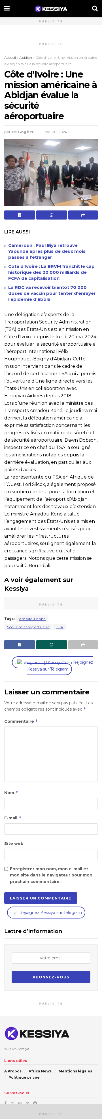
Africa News (40, 1071)
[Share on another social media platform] (83, 215)
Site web (14, 843)
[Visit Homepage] (51, 8)
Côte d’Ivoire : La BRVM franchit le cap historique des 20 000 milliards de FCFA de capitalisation (51, 272)
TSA (59, 627)
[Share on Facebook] (19, 215)
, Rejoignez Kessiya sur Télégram (54, 666)
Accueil (10, 57)
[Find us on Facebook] (5, 1103)
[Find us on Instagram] (20, 1103)
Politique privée (24, 1077)
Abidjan (25, 57)
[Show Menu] (7, 8)
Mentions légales (75, 1071)
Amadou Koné (32, 619)
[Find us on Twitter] (12, 1103)
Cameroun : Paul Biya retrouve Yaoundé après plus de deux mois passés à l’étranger (47, 251)
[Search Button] (95, 8)
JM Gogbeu (23, 132)
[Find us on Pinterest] (27, 1103)
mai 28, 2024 (55, 132)
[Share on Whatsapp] (51, 215)
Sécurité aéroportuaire (28, 627)
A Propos (13, 1071)
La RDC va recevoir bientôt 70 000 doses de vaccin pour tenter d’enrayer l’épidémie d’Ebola (52, 293)
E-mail (12, 818)
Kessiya (23, 1049)
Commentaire (21, 721)
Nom (11, 792)
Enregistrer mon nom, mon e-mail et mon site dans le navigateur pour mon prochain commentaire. (51, 875)
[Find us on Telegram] (35, 1103)
